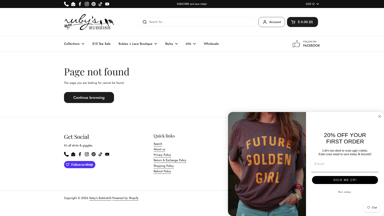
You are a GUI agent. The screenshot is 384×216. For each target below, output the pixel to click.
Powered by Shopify (125, 198)
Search (158, 144)
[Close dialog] (379, 116)
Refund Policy (162, 171)
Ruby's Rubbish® (100, 198)
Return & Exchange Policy (170, 160)
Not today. (345, 192)
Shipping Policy (164, 166)
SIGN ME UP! (345, 180)
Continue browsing (89, 97)
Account (275, 22)
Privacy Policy (162, 155)
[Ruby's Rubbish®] (89, 22)
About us (159, 149)
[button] (302, 22)
